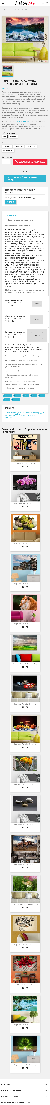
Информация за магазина (15, 1102)
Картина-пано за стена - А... (25, 463)
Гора (41, 396)
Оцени (10, 202)
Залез (34, 396)
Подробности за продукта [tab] (20, 220)
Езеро (7, 400)
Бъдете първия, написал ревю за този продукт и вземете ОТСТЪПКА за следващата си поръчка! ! (24, 415)
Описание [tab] (12, 215)
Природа (8, 396)
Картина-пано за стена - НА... (25, 664)
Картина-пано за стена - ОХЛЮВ (25, 904)
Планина (16, 400)
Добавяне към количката (30, 161)
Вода (26, 396)
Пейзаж (17, 396)
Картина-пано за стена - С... (25, 985)
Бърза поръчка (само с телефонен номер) (23, 178)
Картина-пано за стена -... (25, 503)
